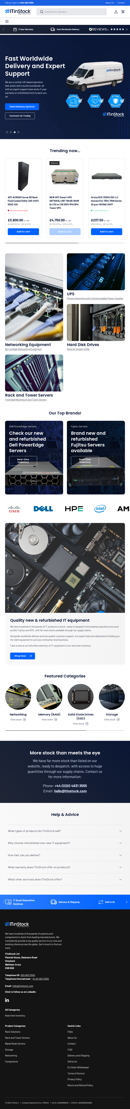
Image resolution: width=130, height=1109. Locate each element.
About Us (110, 2)
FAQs (70, 1031)
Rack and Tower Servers (17, 1037)
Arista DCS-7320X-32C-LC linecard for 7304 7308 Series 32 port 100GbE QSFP (106, 201)
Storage (112, 714)
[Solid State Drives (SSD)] (81, 697)
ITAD (70, 1049)
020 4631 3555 (27, 2)
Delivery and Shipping (78, 1055)
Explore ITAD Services (21, 125)
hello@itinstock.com (22, 985)
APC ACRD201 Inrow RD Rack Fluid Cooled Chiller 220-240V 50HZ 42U (23, 201)
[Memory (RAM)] (49, 697)
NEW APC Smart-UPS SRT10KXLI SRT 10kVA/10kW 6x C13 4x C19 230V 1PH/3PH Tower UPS (64, 202)
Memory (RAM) (49, 714)
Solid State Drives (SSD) (81, 716)
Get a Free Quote (19, 116)
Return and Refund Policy (80, 1085)
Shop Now (20, 655)
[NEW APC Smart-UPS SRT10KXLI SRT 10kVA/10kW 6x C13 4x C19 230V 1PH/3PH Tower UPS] (65, 176)
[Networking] (18, 697)
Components (11, 1061)
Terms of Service (76, 1073)
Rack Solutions (12, 1031)
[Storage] (112, 697)
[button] (123, 11)
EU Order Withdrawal (78, 1067)
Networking (18, 714)
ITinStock (15, 1103)
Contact (121, 2)
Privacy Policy (75, 1079)
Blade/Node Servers (15, 1043)
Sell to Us (72, 1061)
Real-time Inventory (23, 461)
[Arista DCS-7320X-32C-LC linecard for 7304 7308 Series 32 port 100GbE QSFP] (106, 176)
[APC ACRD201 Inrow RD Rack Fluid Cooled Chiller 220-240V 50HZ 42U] (23, 176)
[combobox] (71, 11)
